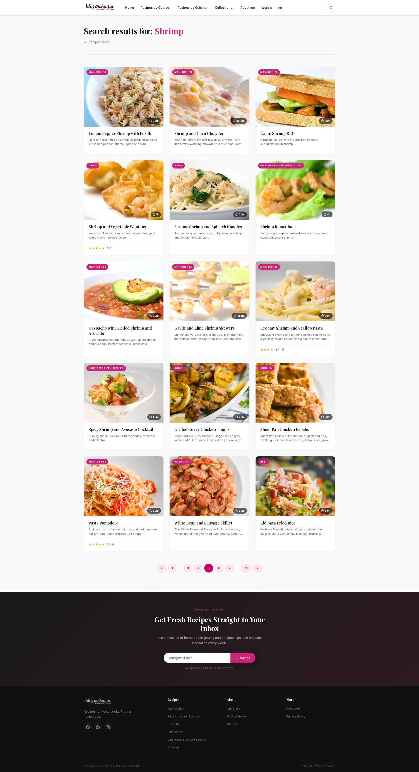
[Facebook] (88, 727)
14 (246, 568)
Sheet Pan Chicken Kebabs (284, 429)
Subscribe (243, 658)
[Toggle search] (331, 7)
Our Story (233, 708)
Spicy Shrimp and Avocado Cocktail (121, 429)
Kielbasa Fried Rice (277, 523)
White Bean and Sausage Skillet (203, 523)
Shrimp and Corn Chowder (199, 133)
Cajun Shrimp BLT (277, 133)
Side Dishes (176, 732)
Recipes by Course (155, 7)
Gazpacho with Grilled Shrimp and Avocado (120, 330)
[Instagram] (108, 727)
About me (247, 7)
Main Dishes (176, 708)
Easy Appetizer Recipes (184, 716)
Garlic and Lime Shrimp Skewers (204, 328)
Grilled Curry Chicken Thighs (201, 429)
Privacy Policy (295, 716)
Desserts (174, 724)
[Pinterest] (98, 727)
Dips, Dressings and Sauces (187, 739)
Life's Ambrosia (104, 765)
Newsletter (293, 708)
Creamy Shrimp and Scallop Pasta (291, 328)
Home (129, 7)
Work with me (271, 7)
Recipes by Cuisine (192, 7)
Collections (223, 7)
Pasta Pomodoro (103, 523)
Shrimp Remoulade (278, 226)
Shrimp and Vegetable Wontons (117, 226)
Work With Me (236, 716)
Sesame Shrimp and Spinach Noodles (208, 226)
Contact (232, 724)
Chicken (173, 747)
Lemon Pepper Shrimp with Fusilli (120, 133)
